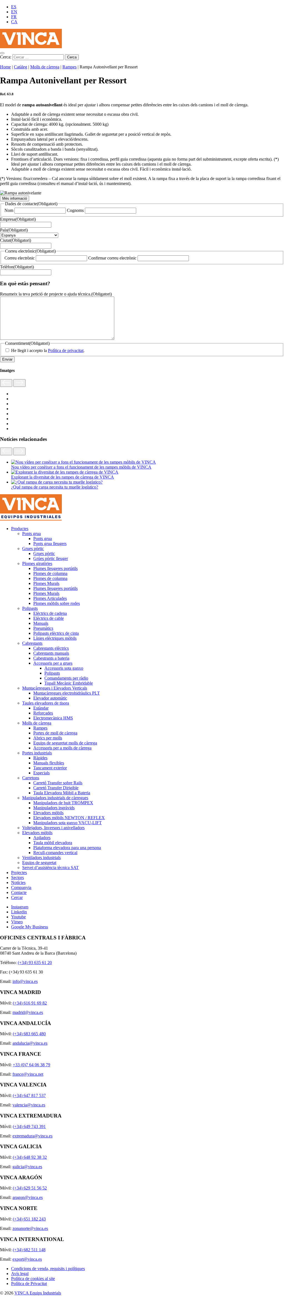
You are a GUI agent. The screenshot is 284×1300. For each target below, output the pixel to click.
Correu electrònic (19, 258)
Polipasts (30, 608)
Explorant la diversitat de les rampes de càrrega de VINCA (62, 477)
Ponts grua (31, 533)
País (14, 230)
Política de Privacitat (29, 1283)
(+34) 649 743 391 (29, 1126)
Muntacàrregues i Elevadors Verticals (54, 688)
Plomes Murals (46, 583)
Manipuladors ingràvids (54, 807)
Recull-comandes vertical (55, 852)
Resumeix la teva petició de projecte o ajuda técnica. (56, 294)
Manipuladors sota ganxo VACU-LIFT (67, 822)
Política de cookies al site (33, 1278)
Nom (8, 210)
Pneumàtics (43, 628)
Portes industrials (37, 753)
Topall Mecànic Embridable (68, 683)
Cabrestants (32, 643)
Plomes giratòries (37, 563)
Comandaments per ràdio (66, 678)
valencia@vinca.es (28, 1105)
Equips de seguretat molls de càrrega (65, 743)
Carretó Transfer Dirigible (55, 787)
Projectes (19, 872)
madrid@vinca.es (27, 1012)
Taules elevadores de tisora (45, 703)
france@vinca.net (27, 1074)
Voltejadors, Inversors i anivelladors (53, 827)
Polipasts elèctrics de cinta (56, 633)
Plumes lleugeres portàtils (55, 568)
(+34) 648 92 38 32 (30, 1157)
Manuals (40, 623)
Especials (41, 772)
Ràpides (40, 758)
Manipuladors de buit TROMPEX (63, 802)
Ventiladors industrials (41, 857)
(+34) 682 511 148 (29, 1249)
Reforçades (43, 713)
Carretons (30, 777)
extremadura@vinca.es (32, 1136)
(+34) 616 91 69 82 (30, 1003)
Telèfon (17, 266)
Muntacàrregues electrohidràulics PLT (66, 693)
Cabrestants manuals (51, 653)
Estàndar (41, 708)
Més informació (14, 198)
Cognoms (75, 210)
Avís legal (20, 1273)
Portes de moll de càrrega (55, 733)
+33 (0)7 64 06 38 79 (31, 1064)
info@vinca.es (25, 981)
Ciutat (15, 240)
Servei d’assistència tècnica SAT (50, 867)
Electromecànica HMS (53, 718)
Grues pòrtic (33, 548)
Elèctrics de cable (48, 618)
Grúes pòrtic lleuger (50, 558)
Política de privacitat (65, 350)
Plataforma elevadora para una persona (67, 847)
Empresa (18, 219)
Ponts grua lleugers (50, 543)
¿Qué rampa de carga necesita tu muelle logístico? (54, 487)
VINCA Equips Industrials (37, 1293)
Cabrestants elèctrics (51, 648)
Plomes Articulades (50, 598)
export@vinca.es (27, 1259)
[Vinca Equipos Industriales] (31, 46)
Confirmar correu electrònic (112, 258)
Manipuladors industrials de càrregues (55, 797)
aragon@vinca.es (27, 1197)
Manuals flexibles (48, 763)
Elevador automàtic (50, 698)
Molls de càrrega (44, 67)
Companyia (21, 887)
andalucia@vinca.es (29, 1043)
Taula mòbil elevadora (52, 842)
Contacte (19, 892)
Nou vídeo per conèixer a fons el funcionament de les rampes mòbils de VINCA (81, 467)
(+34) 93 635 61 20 (35, 962)
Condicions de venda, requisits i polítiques (48, 1268)
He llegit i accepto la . (48, 350)
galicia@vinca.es (27, 1166)
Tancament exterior (50, 767)
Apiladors (41, 837)
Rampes (69, 67)
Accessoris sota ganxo (63, 668)
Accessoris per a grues (52, 663)
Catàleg (20, 67)
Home (5, 67)
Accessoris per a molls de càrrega (62, 748)
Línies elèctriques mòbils (55, 638)
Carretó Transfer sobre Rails (57, 782)
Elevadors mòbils (48, 812)
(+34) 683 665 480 (29, 1033)
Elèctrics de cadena (50, 613)
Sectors (17, 877)
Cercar (17, 897)
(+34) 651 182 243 (29, 1219)
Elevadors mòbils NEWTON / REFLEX (69, 817)
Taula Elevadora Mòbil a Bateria (61, 792)
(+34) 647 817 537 (29, 1095)
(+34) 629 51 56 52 (30, 1188)
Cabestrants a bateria (51, 658)
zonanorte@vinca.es (30, 1228)
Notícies (18, 882)
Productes (19, 528)
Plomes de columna (50, 573)
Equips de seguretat (39, 862)
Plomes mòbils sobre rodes (56, 603)
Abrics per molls (47, 738)
